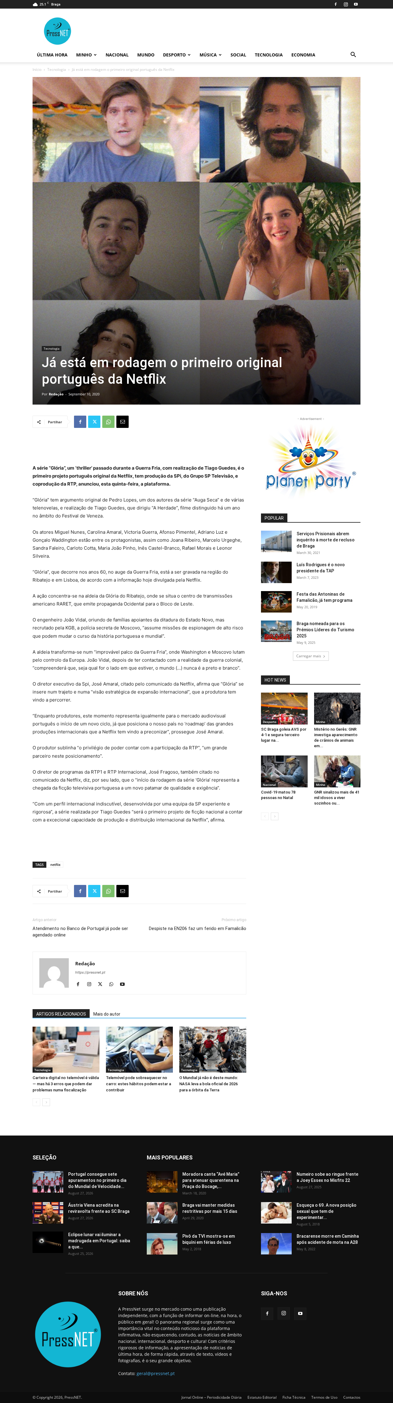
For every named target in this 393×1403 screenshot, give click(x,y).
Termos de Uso (324, 1397)
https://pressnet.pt (90, 972)
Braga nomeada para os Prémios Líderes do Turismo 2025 (325, 629)
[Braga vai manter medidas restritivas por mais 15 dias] (162, 1213)
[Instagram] (345, 4)
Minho (84, 55)
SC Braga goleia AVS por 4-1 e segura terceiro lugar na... (283, 735)
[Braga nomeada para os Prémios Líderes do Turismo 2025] (276, 631)
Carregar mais (308, 656)
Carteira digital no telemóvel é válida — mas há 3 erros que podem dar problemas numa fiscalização (66, 1083)
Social (238, 55)
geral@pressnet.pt (156, 1373)
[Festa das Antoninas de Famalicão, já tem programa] (276, 602)
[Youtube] (355, 4)
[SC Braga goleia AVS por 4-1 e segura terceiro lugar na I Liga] (284, 709)
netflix (55, 864)
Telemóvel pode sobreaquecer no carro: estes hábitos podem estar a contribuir (138, 1083)
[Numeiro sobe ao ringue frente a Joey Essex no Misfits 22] (276, 1182)
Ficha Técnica (293, 1397)
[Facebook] (335, 4)
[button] (353, 55)
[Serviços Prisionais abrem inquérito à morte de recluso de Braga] (276, 541)
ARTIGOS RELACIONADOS (61, 1014)
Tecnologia (269, 55)
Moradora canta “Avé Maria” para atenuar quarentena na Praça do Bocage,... (210, 1180)
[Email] (122, 422)
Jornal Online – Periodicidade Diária (211, 1397)
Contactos (351, 1397)
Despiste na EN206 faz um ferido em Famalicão (197, 928)
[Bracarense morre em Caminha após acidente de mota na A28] (276, 1244)
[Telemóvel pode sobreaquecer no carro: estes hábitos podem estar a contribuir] (139, 1050)
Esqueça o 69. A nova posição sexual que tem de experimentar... (326, 1211)
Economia (303, 55)
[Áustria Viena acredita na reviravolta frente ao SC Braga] (48, 1213)
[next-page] (46, 1102)
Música (208, 55)
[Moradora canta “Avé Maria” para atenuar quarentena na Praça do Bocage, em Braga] (162, 1182)
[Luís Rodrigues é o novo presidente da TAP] (276, 572)
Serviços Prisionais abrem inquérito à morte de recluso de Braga (326, 539)
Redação (56, 394)
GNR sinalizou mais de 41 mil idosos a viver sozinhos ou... (336, 797)
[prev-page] (36, 1102)
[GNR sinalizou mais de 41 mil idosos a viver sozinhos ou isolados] (337, 771)
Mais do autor (106, 1014)
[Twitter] (94, 422)
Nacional (117, 55)
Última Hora (52, 55)
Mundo (145, 55)
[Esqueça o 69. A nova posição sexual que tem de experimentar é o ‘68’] (276, 1213)
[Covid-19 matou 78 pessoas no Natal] (284, 771)
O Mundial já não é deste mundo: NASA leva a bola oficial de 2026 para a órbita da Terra (208, 1083)
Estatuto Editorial (262, 1397)
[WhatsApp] (108, 422)
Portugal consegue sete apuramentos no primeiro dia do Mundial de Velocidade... (97, 1180)
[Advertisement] (139, 448)
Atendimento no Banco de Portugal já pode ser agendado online (80, 932)
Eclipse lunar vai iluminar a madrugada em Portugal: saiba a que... (99, 1240)
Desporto (174, 55)
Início (37, 69)
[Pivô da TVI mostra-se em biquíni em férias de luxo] (162, 1244)
